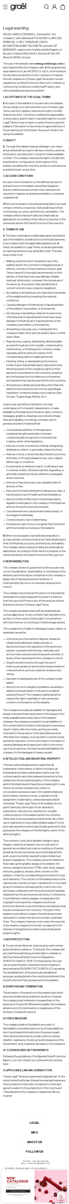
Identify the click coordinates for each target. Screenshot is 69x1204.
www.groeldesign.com (42, 146)
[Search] (46, 7)
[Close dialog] (66, 1171)
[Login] (54, 7)
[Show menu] (5, 7)
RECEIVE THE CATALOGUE (18, 1191)
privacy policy (13, 1194)
